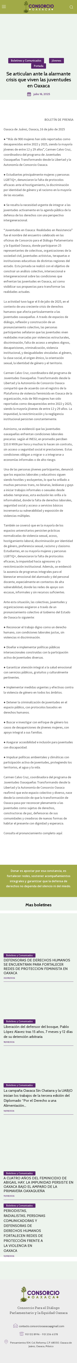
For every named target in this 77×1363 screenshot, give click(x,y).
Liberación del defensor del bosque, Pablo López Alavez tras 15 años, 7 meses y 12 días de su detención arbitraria (38, 1032)
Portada (38, 66)
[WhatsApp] (46, 108)
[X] (30, 108)
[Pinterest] (38, 108)
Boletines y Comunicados (26, 60)
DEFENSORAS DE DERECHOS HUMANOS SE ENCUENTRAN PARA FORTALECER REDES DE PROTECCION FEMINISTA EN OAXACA (37, 966)
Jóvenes (56, 60)
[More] (55, 108)
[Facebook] (21, 108)
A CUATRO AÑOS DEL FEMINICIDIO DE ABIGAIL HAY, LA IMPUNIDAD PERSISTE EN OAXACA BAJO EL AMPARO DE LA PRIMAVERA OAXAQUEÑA (38, 1184)
